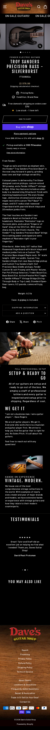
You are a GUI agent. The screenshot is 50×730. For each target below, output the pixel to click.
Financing (25, 654)
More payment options (25, 133)
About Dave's (25, 680)
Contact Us (25, 702)
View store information (16, 153)
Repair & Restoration (25, 693)
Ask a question (25, 313)
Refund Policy (25, 663)
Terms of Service (25, 672)
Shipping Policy (25, 667)
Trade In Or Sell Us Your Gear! (25, 697)
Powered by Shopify (25, 724)
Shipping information (25, 307)
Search (25, 650)
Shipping (14, 86)
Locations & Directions (25, 684)
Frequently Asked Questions (25, 689)
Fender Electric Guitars (25, 57)
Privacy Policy (25, 659)
